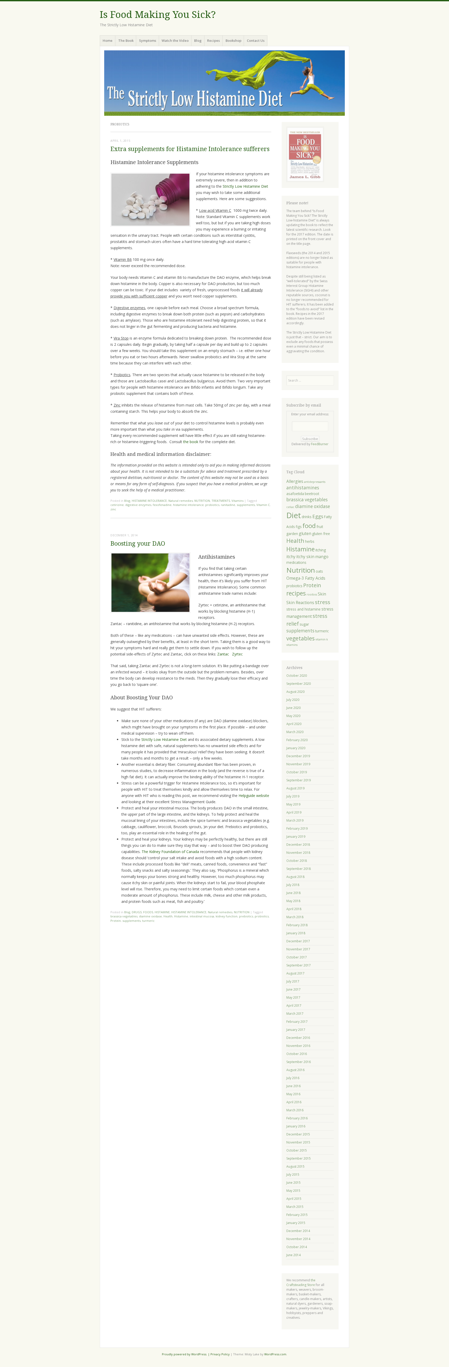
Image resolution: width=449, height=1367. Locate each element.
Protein (115, 921)
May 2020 (293, 716)
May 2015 (293, 1190)
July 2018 (292, 885)
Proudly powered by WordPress (184, 1354)
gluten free (321, 533)
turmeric (148, 921)
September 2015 (298, 1158)
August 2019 (295, 788)
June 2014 (293, 1255)
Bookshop (233, 40)
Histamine (181, 916)
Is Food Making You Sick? (158, 14)
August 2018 (295, 877)
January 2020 (295, 748)
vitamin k (321, 639)
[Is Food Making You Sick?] (224, 83)
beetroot (312, 493)
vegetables (300, 638)
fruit (319, 526)
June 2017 (293, 989)
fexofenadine (162, 505)
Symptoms (147, 40)
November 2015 (298, 1142)
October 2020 (296, 675)
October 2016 (296, 1054)
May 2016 (293, 1094)
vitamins (292, 645)
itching (320, 549)
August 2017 (295, 973)
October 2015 (296, 1150)
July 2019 (292, 796)
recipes (296, 593)
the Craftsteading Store (300, 1282)
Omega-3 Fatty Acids (305, 578)
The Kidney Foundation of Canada (170, 851)
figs (299, 526)
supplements (246, 505)
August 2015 (295, 1166)
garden (292, 533)
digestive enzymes (138, 505)
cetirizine (117, 505)
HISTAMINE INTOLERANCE (149, 501)
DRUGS (137, 912)
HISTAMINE (162, 912)
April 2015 (293, 1198)
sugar (304, 624)
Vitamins (237, 501)
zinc (113, 509)
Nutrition (300, 570)
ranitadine (228, 505)
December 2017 (298, 941)
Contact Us (256, 40)
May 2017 (293, 997)
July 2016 (292, 1078)
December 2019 (298, 756)
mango (321, 556)
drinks (307, 516)
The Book (126, 40)
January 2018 (295, 933)
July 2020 (292, 700)
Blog (198, 40)
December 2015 (298, 1134)
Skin (322, 594)
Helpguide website (254, 795)
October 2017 (296, 957)
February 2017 (297, 1021)
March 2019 (294, 820)
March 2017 (294, 1013)
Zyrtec (237, 654)
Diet (293, 515)
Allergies (294, 481)
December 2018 (298, 844)
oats (319, 571)
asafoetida (295, 493)
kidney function (226, 916)
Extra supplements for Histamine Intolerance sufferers (189, 149)
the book (190, 441)
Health (168, 916)
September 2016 (298, 1062)
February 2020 (297, 740)
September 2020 (298, 683)
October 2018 (296, 860)
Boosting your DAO (137, 543)
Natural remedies (180, 501)
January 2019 (295, 836)
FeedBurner (319, 444)
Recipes (213, 40)
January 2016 (295, 1126)
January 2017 (295, 1029)
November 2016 (298, 1046)
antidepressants (314, 482)
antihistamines (302, 488)
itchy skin (305, 556)
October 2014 (296, 1247)
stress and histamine (303, 609)
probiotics (212, 505)
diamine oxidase (150, 916)
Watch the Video (175, 40)
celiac (290, 507)
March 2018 (294, 917)
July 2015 (292, 1174)
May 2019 (293, 804)
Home (108, 40)
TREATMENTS (221, 501)
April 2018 (293, 909)
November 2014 (298, 1239)
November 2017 (298, 949)
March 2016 (294, 1110)
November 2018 (298, 852)
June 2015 (293, 1182)
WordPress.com (275, 1354)
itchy (290, 556)
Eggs (317, 516)
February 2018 (297, 925)
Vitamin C (263, 505)
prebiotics (246, 916)
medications (296, 562)
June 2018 (293, 893)
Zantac (223, 654)
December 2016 (298, 1038)
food (309, 526)
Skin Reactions (300, 602)
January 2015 (295, 1223)
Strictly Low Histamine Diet (245, 186)
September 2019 (298, 780)
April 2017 (293, 1005)
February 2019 (297, 828)
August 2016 (295, 1070)
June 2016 (293, 1086)
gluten (305, 533)
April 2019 (293, 812)
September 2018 (298, 869)
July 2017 (292, 981)
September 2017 (298, 965)
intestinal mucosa (202, 916)
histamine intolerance (188, 505)
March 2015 (294, 1206)
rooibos (312, 594)
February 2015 (297, 1215)
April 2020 (293, 724)
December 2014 (298, 1231)
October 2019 (296, 772)
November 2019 (298, 764)
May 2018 (293, 901)
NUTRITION (202, 501)
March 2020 (294, 732)
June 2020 (293, 708)
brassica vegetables (123, 916)
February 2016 (297, 1118)
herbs (309, 541)
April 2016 (293, 1102)
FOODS (148, 912)
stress (322, 602)
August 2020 (295, 691)
